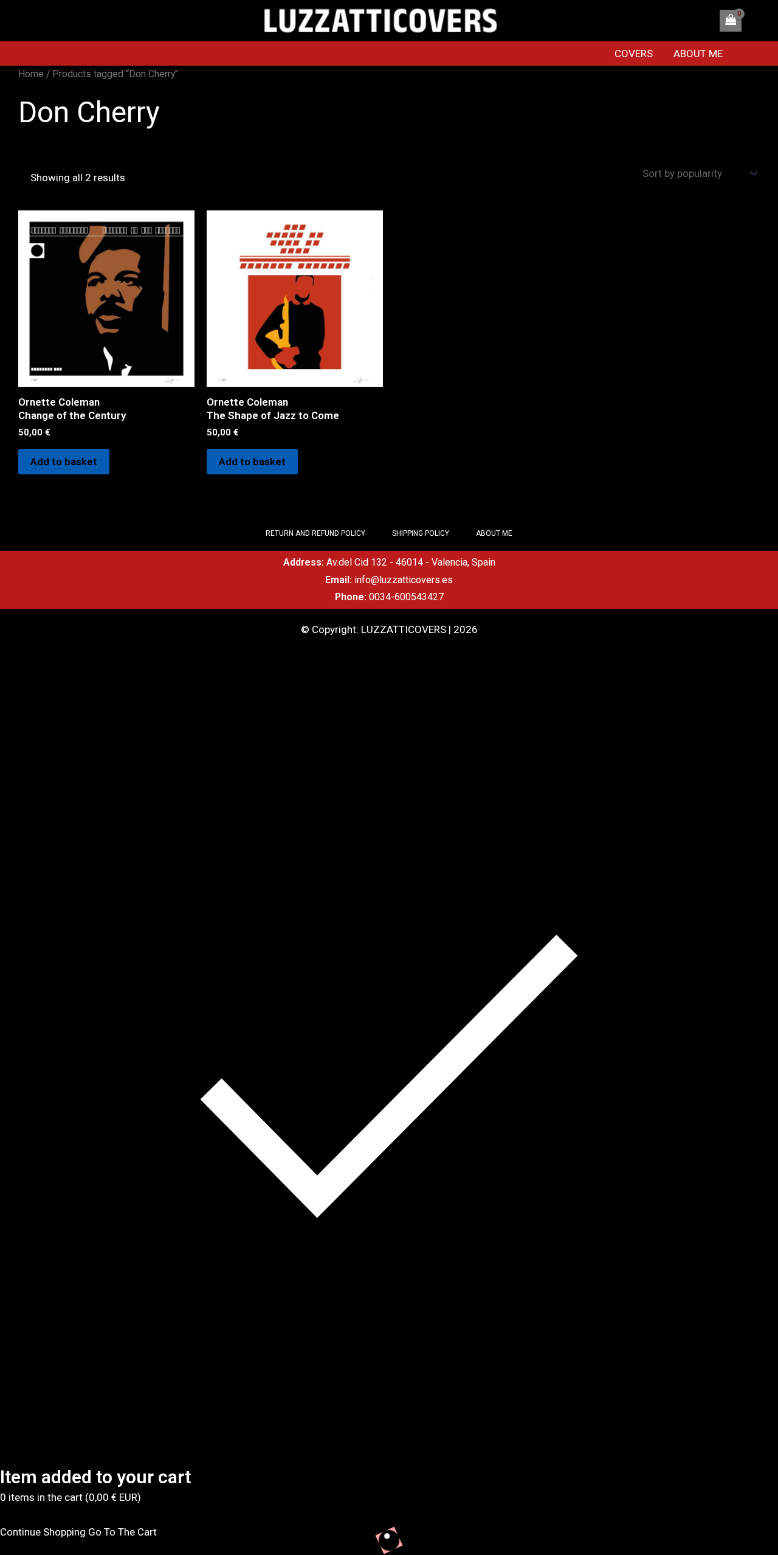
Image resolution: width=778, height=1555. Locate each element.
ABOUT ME (698, 53)
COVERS (633, 53)
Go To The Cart (122, 1532)
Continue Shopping (43, 1532)
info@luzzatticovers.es (403, 580)
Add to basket (63, 461)
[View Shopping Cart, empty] (731, 21)
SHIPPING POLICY (420, 533)
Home (31, 74)
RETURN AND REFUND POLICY (315, 533)
